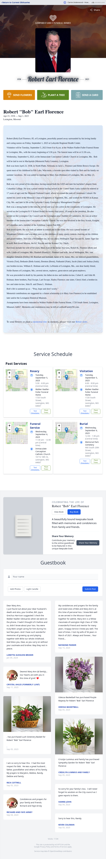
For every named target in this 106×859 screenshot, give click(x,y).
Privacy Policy (45, 847)
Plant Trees (46, 411)
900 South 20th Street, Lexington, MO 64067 (92, 451)
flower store (81, 321)
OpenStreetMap (56, 851)
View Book (58, 512)
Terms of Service (60, 847)
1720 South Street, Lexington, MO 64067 (42, 401)
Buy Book (74, 512)
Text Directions (35, 412)
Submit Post (90, 589)
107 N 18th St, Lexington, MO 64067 (42, 460)
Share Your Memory (88, 542)
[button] (16, 377)
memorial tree (40, 321)
